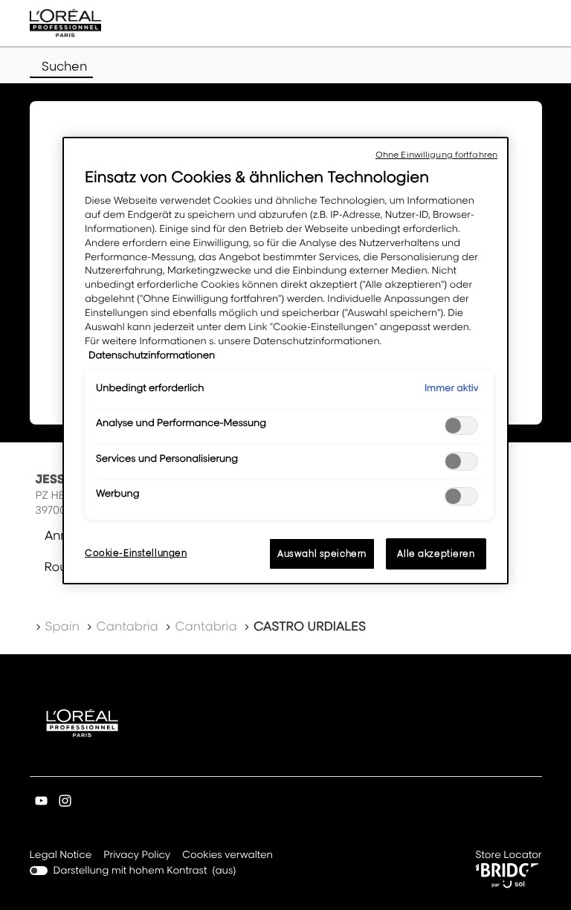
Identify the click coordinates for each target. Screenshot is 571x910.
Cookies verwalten (227, 855)
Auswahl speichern (322, 553)
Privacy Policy (136, 856)
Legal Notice (61, 856)
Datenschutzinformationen (151, 355)
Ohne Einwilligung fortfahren (436, 154)
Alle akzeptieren (435, 553)
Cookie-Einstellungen (136, 552)
